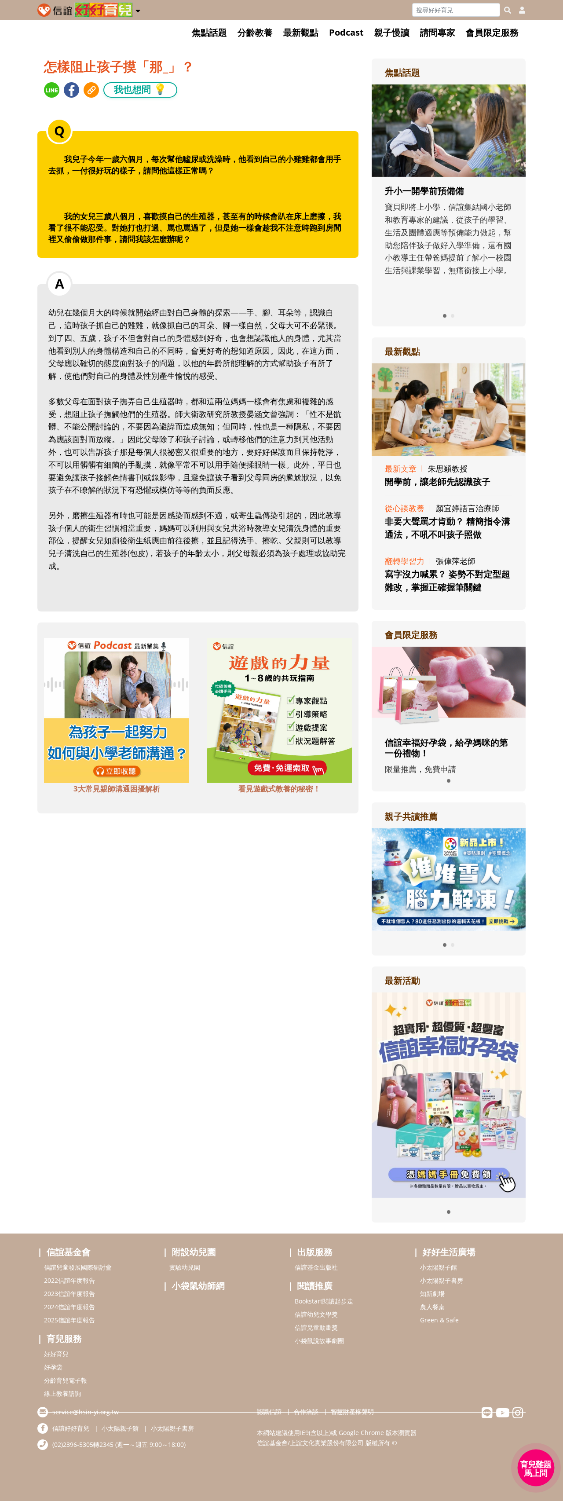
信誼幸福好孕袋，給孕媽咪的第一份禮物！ (446, 747)
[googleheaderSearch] (508, 10)
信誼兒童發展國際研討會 (78, 1267)
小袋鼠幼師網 (198, 1286)
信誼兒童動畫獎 (316, 1327)
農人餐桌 (432, 1307)
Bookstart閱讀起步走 (324, 1301)
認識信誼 (269, 1411)
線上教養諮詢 (62, 1393)
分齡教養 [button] (255, 32)
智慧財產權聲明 (352, 1411)
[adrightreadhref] (449, 878)
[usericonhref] (519, 10)
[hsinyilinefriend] (487, 1415)
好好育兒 (56, 1354)
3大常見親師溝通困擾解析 (116, 788)
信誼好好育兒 (70, 1428)
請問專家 (437, 32)
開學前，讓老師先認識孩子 (437, 481)
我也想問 (140, 89)
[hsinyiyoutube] (502, 1415)
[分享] (51, 90)
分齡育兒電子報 (65, 1380)
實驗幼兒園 (184, 1267)
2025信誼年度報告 (69, 1320)
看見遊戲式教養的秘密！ (279, 788)
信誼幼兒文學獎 (316, 1314)
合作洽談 (306, 1411)
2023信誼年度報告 (69, 1293)
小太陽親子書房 (441, 1280)
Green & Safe (439, 1320)
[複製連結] (91, 90)
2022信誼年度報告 (69, 1280)
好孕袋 (53, 1367)
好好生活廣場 (449, 1252)
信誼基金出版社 (316, 1267)
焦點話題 (209, 32)
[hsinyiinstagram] (518, 1415)
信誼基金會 (69, 1252)
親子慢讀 (391, 32)
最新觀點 (300, 32)
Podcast (346, 32)
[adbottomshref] (116, 709)
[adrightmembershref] (449, 686)
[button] (137, 9)
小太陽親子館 (438, 1267)
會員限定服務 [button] (492, 32)
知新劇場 (432, 1293)
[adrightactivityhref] (449, 1094)
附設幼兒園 (194, 1252)
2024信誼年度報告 (69, 1307)
